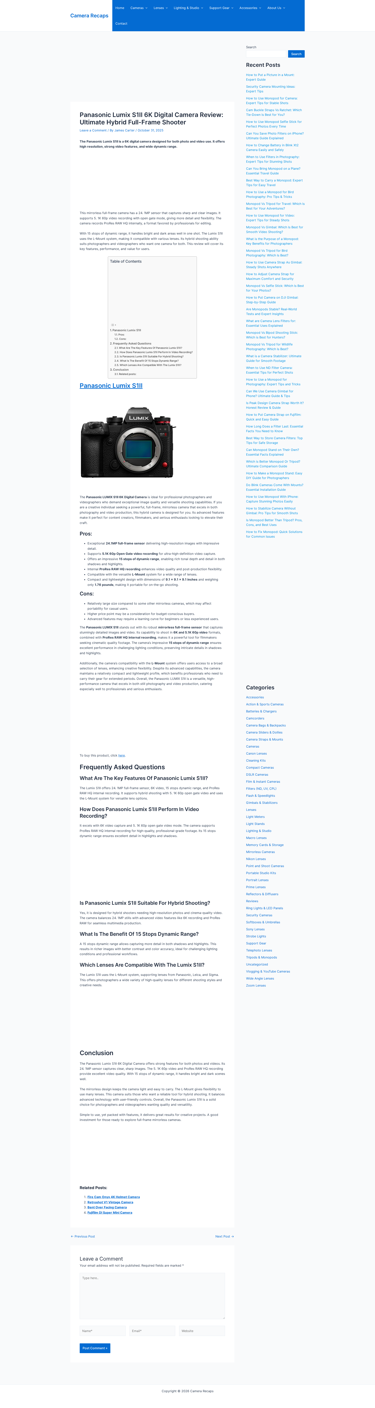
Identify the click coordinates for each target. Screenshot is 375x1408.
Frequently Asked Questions (132, 343)
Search (251, 47)
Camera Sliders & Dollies (264, 732)
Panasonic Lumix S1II (126, 330)
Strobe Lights (256, 936)
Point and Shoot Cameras (265, 866)
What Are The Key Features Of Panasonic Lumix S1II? (150, 347)
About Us (274, 8)
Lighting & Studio (186, 8)
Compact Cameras (260, 767)
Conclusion (121, 369)
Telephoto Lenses (259, 950)
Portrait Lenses (257, 880)
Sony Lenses (255, 929)
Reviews (252, 901)
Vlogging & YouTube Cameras (268, 971)
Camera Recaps (89, 15)
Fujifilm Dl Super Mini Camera (110, 1212)
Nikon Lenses (256, 859)
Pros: (121, 334)
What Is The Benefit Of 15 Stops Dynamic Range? (149, 360)
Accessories (248, 8)
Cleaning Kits (256, 760)
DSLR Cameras (257, 774)
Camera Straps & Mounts (264, 739)
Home (119, 8)
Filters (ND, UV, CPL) (261, 789)
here (121, 755)
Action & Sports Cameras (265, 704)
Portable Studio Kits (261, 873)
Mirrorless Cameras (260, 852)
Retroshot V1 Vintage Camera (110, 1202)
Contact (121, 23)
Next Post (224, 1236)
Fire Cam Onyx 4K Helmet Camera (114, 1197)
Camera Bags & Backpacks (266, 725)
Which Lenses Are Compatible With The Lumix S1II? (150, 365)
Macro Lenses (256, 838)
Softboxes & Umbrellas (263, 922)
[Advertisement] (152, 73)
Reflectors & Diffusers (262, 894)
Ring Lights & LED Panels (264, 908)
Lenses (159, 8)
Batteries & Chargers (261, 711)
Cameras (137, 8)
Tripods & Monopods (261, 957)
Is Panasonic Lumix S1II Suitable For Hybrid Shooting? (152, 356)
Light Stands (255, 824)
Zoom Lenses (256, 985)
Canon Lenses (256, 753)
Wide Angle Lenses (260, 978)
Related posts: (127, 374)
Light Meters (255, 817)
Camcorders (255, 718)
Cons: (122, 338)
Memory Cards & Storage (265, 845)
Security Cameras (259, 915)
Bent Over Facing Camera (107, 1207)
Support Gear (219, 8)
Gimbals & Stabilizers (262, 803)
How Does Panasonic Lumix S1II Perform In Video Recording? (156, 352)
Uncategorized (257, 964)
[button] (145, 8)
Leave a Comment (93, 130)
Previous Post (83, 1236)
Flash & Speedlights (260, 796)
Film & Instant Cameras (263, 781)
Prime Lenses (256, 887)
